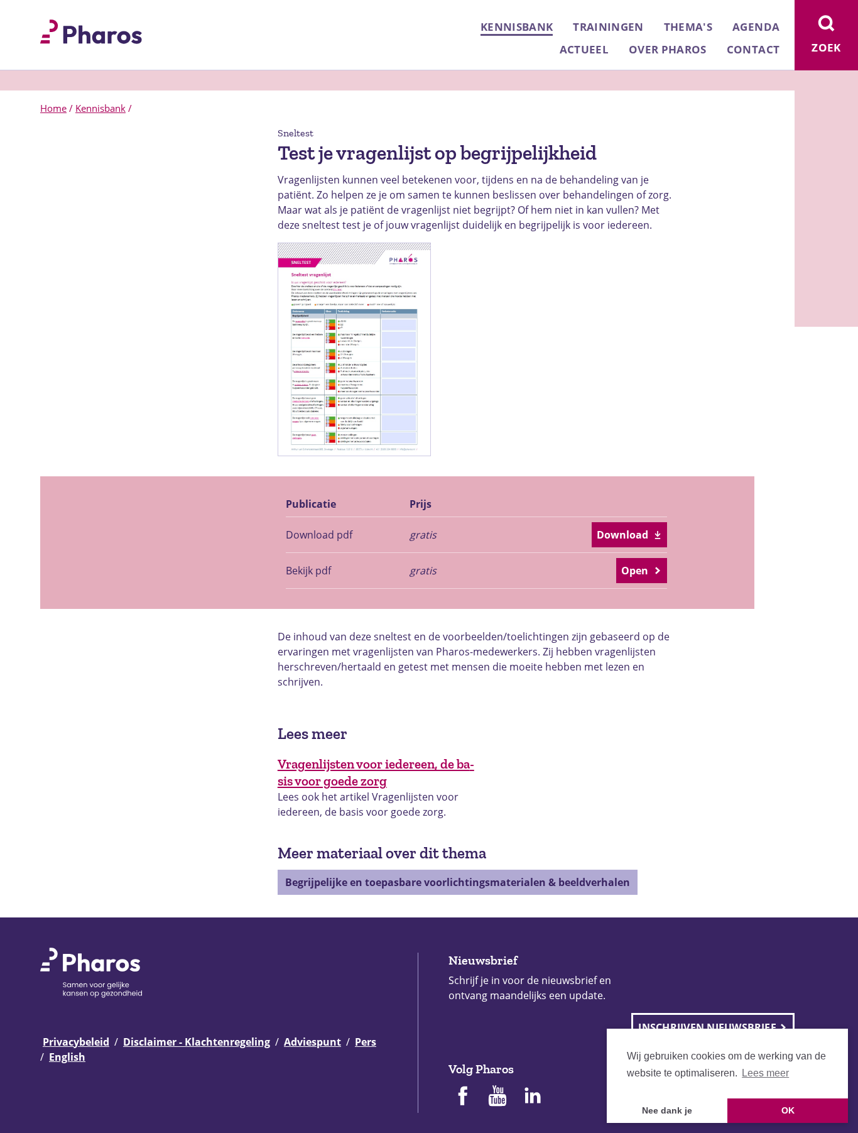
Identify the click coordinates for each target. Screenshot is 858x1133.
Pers (365, 1042)
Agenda (755, 26)
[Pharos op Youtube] (497, 1097)
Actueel (584, 49)
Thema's (688, 26)
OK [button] (788, 1110)
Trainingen (608, 26)
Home (53, 108)
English (67, 1057)
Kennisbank (517, 26)
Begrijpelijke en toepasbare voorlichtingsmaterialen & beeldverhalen (457, 882)
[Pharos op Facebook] (462, 1097)
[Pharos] (91, 30)
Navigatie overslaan (52, 14)
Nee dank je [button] (667, 1110)
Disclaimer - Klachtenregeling (196, 1042)
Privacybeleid (76, 1042)
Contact (753, 49)
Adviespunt (312, 1042)
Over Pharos (668, 49)
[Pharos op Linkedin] (532, 1097)
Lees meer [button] (765, 1073)
